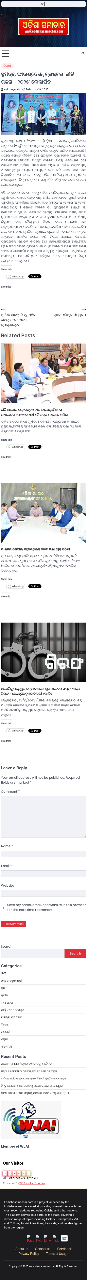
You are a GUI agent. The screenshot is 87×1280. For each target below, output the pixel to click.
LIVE (3, 973)
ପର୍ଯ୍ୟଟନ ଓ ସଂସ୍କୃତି (12, 1010)
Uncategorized (11, 981)
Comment (10, 791)
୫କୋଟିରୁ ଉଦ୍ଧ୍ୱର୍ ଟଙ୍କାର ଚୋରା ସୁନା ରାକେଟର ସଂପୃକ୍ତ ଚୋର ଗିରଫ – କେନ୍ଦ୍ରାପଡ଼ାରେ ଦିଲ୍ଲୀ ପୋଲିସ (40, 691)
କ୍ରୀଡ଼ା (4, 995)
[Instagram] (56, 1240)
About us (21, 1249)
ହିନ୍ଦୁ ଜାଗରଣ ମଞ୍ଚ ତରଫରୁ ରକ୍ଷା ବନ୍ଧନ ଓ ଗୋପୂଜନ (32, 1086)
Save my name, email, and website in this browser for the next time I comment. (46, 907)
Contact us (42, 1249)
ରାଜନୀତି (5, 1032)
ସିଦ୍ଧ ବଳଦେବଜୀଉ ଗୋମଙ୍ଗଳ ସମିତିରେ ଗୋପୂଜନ (29, 1071)
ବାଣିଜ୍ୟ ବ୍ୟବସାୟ (11, 1017)
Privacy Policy (29, 1253)
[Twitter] (39, 1240)
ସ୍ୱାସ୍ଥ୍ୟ (6, 1046)
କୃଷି (3, 988)
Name (7, 846)
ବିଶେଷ (7, 66)
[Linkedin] (47, 1240)
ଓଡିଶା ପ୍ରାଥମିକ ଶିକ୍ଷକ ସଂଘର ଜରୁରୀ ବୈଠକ (26, 1064)
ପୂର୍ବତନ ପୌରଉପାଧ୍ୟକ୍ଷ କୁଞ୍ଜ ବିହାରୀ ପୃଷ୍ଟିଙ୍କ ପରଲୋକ (33, 1078)
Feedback (64, 1249)
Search (6, 946)
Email (6, 865)
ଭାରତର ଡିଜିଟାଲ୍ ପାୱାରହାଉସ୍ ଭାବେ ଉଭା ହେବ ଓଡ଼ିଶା (35, 549)
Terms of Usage (57, 1253)
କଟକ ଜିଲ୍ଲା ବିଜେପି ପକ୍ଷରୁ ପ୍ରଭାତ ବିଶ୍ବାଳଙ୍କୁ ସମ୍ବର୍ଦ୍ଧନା (35, 1093)
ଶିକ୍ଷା (4, 1039)
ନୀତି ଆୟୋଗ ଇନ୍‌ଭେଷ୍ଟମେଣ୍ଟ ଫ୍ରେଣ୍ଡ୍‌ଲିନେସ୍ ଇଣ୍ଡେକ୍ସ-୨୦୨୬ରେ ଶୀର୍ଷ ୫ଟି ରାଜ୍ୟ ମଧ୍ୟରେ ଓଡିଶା (34, 412)
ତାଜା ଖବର (7, 1003)
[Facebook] (30, 1240)
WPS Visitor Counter (32, 1183)
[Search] (83, 53)
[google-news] (64, 1240)
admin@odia (12, 89)
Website (7, 885)
